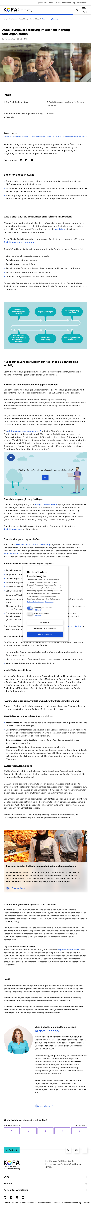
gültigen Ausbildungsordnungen (23, 431)
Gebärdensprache (64, 3)
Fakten (57, 1202)
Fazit (51, 113)
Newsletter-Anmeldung (16, 1189)
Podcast (13, 1150)
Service (8, 1183)
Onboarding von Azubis (70, 626)
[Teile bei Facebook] (26, 160)
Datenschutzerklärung (71, 1202)
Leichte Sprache (46, 3)
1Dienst (37, 610)
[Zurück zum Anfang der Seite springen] (84, 1150)
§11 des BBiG (10, 553)
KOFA (6, 1177)
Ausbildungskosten (13, 529)
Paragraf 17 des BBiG (45, 504)
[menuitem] (45, 2)
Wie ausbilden (34, 19)
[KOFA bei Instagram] (17, 1198)
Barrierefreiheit (81, 3)
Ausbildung (23, 19)
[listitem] (29, 136)
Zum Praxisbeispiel (16, 888)
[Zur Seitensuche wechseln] (77, 10)
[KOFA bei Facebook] (11, 1198)
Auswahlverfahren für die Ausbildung (32, 544)
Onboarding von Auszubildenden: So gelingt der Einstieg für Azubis (29, 136)
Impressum (49, 602)
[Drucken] (76, 1150)
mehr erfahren (43, 1106)
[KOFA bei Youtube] (23, 1198)
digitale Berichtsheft (68, 949)
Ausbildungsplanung (49, 19)
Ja (45, 477)
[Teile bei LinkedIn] (21, 160)
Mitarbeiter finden (10, 19)
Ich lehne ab (45, 622)
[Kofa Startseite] (18, 10)
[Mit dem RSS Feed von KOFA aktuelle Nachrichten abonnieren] (68, 1150)
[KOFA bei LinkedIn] (5, 1198)
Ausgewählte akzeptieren (45, 628)
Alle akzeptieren (45, 634)
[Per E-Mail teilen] (32, 160)
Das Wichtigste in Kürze (17, 102)
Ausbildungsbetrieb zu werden (19, 242)
